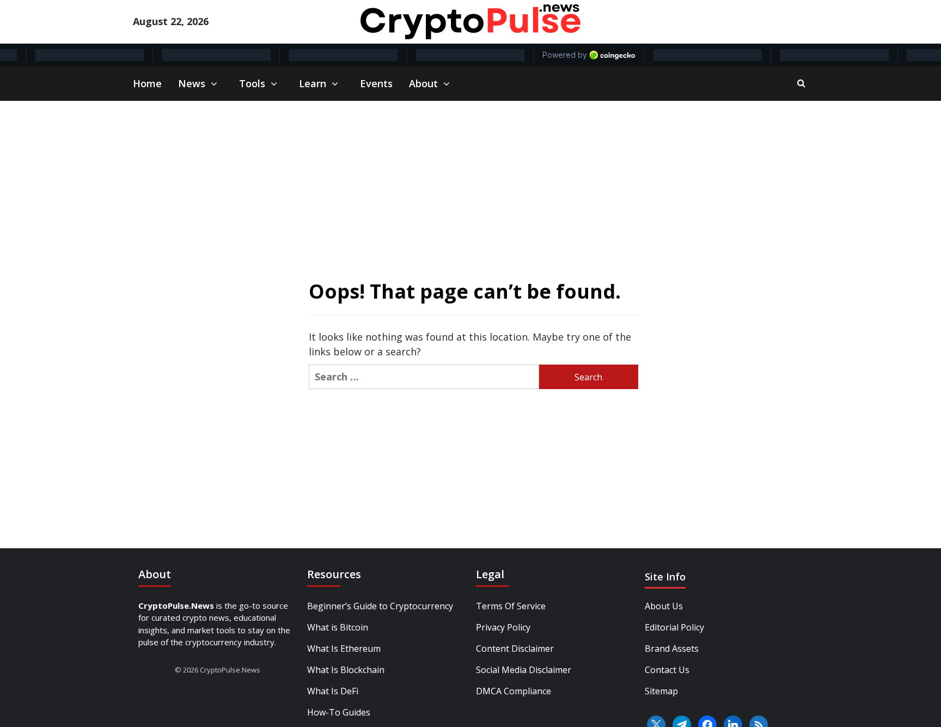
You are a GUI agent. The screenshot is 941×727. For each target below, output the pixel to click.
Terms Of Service (511, 606)
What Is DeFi (332, 691)
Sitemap (661, 691)
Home (147, 83)
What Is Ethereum (344, 649)
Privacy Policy (503, 627)
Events (376, 83)
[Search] (801, 82)
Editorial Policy (674, 627)
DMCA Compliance (513, 691)
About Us (664, 606)
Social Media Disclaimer (523, 670)
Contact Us (667, 670)
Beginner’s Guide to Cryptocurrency (380, 606)
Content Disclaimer (515, 649)
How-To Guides (338, 712)
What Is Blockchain (345, 670)
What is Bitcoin (337, 627)
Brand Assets (672, 649)
